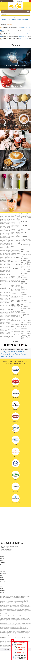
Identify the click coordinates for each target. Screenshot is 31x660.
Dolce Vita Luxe (26, 265)
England (10, 356)
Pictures (2, 592)
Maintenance (3, 573)
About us (2, 556)
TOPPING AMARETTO (25, 279)
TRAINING (2, 562)
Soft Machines (24, 288)
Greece (11, 354)
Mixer (23, 292)
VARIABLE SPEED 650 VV (26, 308)
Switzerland (20, 351)
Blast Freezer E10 (26, 332)
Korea (13, 351)
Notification (2, 590)
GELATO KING (3, 554)
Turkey (3, 351)
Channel (2, 558)
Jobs (1, 584)
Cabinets (24, 329)
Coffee (1, 566)
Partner (2, 560)
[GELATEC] (16, 404)
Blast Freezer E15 (26, 338)
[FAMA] (16, 474)
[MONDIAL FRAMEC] (16, 498)
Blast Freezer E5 (26, 334)
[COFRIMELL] (16, 428)
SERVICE (2, 571)
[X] (12, 640)
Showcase (24, 318)
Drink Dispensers (25, 314)
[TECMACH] (16, 463)
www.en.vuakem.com (6, 550)
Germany (4, 354)
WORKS (2, 579)
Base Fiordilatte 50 (25, 269)
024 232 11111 (21, 659)
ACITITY (2, 586)
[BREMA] (16, 439)
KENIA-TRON (25, 272)
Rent (1, 575)
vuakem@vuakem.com (6, 549)
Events (1, 588)
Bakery (1, 564)
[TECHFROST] (16, 393)
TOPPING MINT (24, 275)
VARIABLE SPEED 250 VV (26, 296)
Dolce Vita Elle (26, 321)
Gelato (1, 569)
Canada (4, 356)
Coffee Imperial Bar (26, 255)
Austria (17, 354)
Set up (1, 577)
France (23, 354)
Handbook (2, 581)
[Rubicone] (16, 369)
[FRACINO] (16, 416)
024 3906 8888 (22, 655)
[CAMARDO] (16, 381)
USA (8, 351)
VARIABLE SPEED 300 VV (26, 260)
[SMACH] (16, 451)
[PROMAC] (16, 486)
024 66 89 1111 (22, 657)
